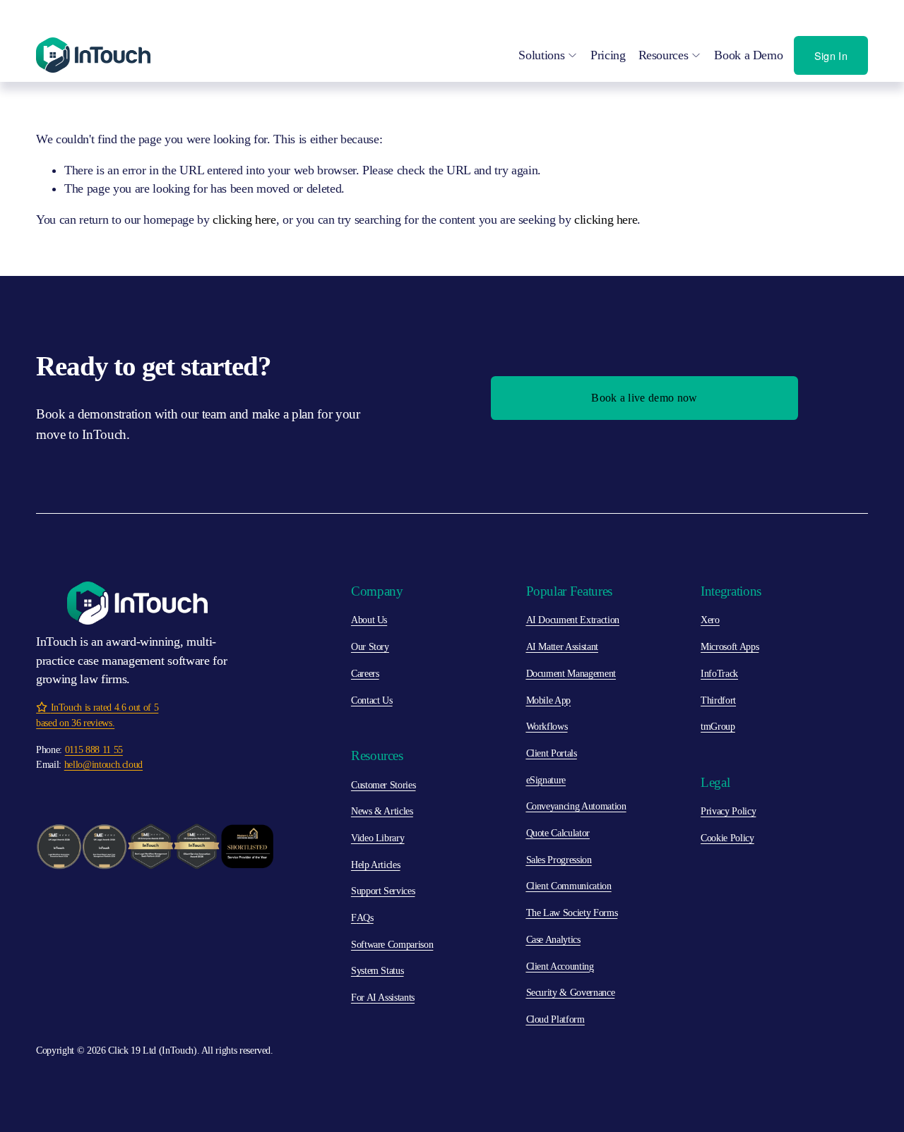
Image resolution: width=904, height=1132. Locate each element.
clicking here (244, 219)
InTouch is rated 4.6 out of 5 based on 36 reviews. (97, 715)
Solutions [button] (541, 55)
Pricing (608, 55)
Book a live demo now (644, 398)
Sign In (831, 55)
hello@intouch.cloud (103, 764)
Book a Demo (748, 55)
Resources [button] (663, 55)
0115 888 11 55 (94, 749)
